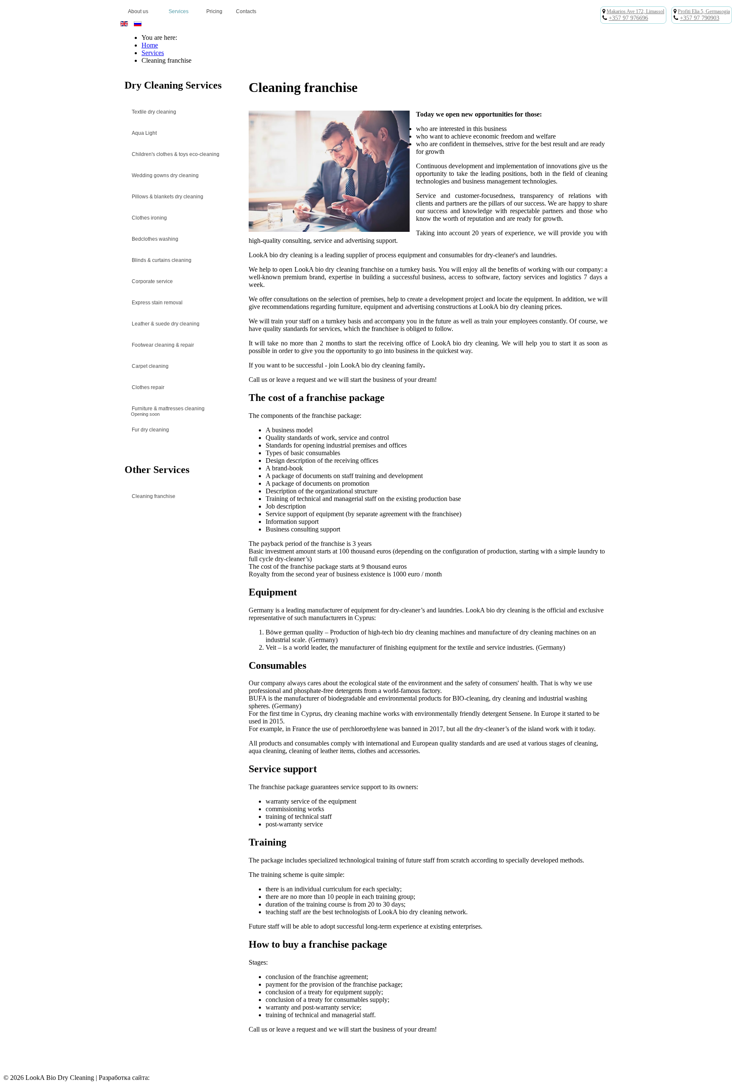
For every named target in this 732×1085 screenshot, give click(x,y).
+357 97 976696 (628, 18)
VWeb (160, 1077)
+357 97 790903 (699, 18)
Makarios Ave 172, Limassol (635, 11)
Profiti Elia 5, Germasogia (704, 11)
